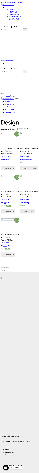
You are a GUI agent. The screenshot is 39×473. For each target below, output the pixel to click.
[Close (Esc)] (1, 267)
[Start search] (25, 29)
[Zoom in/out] (8, 267)
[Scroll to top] (2, 264)
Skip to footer (18, 2)
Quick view (5, 156)
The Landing (24, 203)
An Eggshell (5, 203)
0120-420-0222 (13, 436)
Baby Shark (5, 159)
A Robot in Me (5, 246)
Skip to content (7, 2)
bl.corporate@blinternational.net (18, 441)
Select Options (30, 168)
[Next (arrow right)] (4, 270)
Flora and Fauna (26, 159)
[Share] (4, 267)
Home (3, 96)
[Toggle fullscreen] (6, 267)
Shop (8, 96)
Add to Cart (9, 168)
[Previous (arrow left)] (1, 270)
